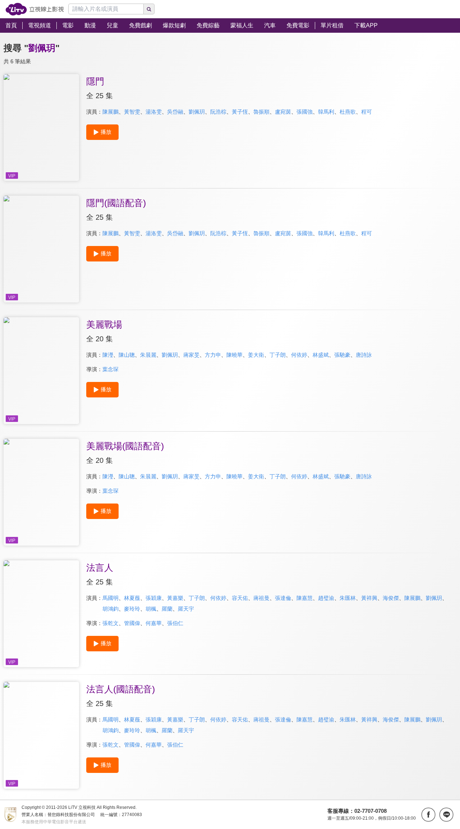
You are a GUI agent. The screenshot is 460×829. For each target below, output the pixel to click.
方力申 (213, 355)
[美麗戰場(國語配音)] (41, 492)
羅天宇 (186, 609)
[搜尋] (149, 9)
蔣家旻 (191, 355)
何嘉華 (154, 623)
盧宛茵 (283, 112)
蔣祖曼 (261, 598)
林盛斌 (321, 355)
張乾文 (110, 623)
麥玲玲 (132, 609)
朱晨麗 (148, 355)
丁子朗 (278, 355)
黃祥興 (369, 598)
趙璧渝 (326, 598)
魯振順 (261, 112)
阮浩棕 (218, 112)
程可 (366, 112)
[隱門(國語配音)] (41, 249)
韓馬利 (326, 112)
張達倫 (283, 598)
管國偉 (132, 623)
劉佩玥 (197, 112)
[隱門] (41, 127)
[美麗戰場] (41, 370)
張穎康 (154, 598)
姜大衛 (256, 355)
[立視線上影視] (35, 9)
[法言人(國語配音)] (41, 735)
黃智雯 (132, 112)
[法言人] (41, 613)
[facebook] (428, 814)
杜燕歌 (348, 112)
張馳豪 (342, 355)
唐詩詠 (364, 355)
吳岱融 (175, 112)
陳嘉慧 (304, 598)
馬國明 (110, 598)
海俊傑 (391, 598)
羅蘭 (167, 609)
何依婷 (299, 355)
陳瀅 (107, 355)
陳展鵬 (110, 112)
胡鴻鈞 (110, 609)
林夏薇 (132, 598)
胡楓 (151, 609)
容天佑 (240, 598)
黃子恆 (240, 112)
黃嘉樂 (175, 598)
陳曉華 (234, 355)
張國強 (304, 112)
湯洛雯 (154, 112)
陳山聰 (127, 355)
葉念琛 (110, 369)
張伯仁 (175, 623)
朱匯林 (348, 598)
